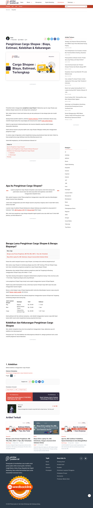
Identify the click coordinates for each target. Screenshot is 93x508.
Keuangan (67, 189)
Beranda (8, 9)
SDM (66, 214)
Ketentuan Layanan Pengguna (65, 470)
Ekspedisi (67, 167)
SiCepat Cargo (22, 389)
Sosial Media (68, 221)
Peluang (67, 205)
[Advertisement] (46, 23)
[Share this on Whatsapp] (48, 39)
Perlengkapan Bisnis (70, 208)
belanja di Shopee (33, 118)
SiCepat (20, 6)
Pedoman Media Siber (63, 479)
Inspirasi (67, 174)
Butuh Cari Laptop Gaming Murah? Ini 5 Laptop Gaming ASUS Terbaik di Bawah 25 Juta (76, 90)
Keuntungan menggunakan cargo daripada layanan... (19, 373)
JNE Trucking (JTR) (19, 210)
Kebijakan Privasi (62, 473)
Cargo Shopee (10, 389)
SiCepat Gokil (30, 210)
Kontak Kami (60, 464)
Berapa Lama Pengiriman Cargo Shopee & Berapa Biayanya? (22, 149)
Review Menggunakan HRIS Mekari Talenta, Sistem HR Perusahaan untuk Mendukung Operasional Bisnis (74, 115)
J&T (12, 6)
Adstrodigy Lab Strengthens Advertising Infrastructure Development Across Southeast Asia (75, 106)
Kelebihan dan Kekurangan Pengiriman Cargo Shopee (20, 151)
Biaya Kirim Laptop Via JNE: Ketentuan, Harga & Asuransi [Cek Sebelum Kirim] (27, 257)
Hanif (35, 445)
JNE (16, 6)
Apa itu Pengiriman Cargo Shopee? (16, 147)
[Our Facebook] (85, 458)
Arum (11, 37)
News (21, 2)
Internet (67, 177)
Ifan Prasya (8, 442)
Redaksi (59, 467)
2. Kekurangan (12, 155)
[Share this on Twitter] (51, 39)
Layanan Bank (68, 192)
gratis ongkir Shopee (46, 120)
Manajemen (38, 2)
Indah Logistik (17, 292)
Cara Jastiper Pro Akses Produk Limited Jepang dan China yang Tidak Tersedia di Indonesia (75, 81)
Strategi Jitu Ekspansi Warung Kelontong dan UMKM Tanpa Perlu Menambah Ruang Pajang (76, 43)
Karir (66, 186)
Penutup (9, 157)
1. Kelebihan (11, 153)
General (67, 170)
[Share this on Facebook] (55, 39)
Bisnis (28, 2)
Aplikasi (67, 158)
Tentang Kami (61, 461)
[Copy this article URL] (45, 39)
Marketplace (61, 2)
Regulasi (67, 211)
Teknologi (70, 2)
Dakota (11, 292)
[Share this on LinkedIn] (58, 39)
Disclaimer (60, 476)
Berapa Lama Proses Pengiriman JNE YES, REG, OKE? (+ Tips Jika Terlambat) (27, 254)
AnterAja (8, 6)
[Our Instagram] (81, 458)
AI (65, 152)
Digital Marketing (49, 2)
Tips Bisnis (68, 227)
